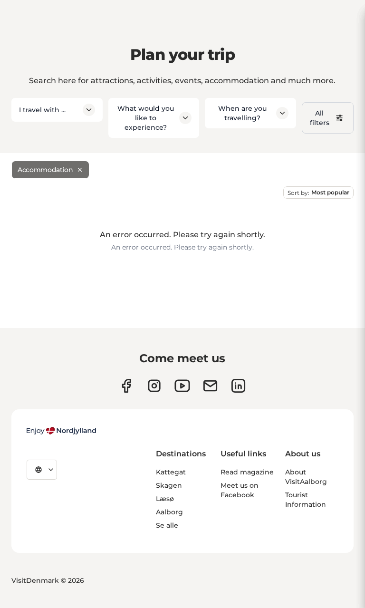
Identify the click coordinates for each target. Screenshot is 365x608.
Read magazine (247, 472)
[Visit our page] (154, 385)
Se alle (167, 525)
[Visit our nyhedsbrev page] (210, 385)
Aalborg (169, 512)
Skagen (169, 485)
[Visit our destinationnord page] (238, 385)
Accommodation (45, 169)
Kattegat (171, 472)
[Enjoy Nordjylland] (61, 430)
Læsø (165, 498)
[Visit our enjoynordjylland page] (126, 385)
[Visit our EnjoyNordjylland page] (182, 385)
